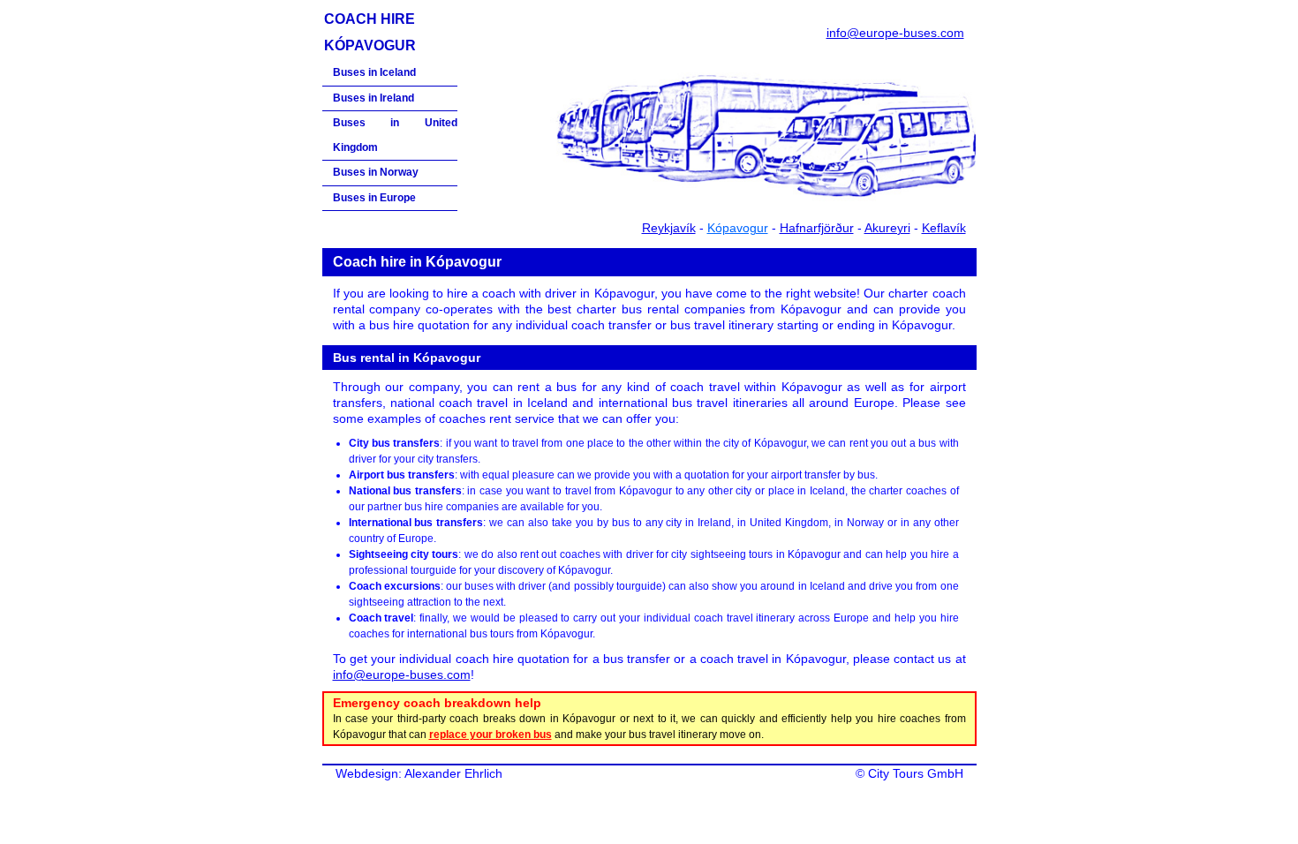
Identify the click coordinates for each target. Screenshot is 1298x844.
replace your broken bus (490, 734)
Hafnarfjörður (817, 228)
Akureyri (887, 228)
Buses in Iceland (374, 72)
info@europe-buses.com (895, 33)
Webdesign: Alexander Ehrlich (419, 773)
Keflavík (944, 228)
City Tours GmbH (915, 773)
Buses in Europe (374, 198)
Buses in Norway (376, 172)
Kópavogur (737, 228)
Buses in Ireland (373, 98)
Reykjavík (669, 228)
